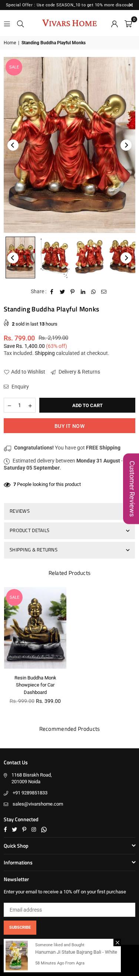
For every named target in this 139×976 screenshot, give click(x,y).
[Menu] (7, 23)
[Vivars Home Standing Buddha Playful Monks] (20, 257)
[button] (128, 23)
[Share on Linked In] (83, 291)
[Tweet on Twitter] (62, 291)
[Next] (126, 145)
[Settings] (114, 23)
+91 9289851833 (30, 793)
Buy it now (69, 426)
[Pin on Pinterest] (73, 291)
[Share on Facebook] (52, 291)
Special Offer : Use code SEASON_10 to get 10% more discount (69, 5)
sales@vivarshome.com (38, 804)
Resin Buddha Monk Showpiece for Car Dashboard (35, 685)
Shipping (45, 353)
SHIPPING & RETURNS (33, 549)
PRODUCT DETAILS (29, 530)
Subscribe (20, 927)
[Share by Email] (104, 291)
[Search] (20, 23)
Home (10, 42)
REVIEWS (20, 511)
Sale (14, 67)
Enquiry (19, 387)
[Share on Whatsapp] (93, 291)
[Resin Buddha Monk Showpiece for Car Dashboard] (35, 627)
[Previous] (13, 145)
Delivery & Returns (78, 372)
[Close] (117, 942)
